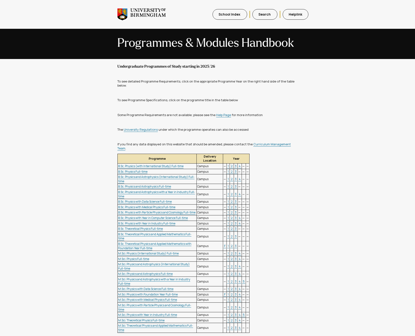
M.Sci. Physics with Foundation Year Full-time (148, 294)
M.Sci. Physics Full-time (133, 259)
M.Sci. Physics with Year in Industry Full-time (147, 315)
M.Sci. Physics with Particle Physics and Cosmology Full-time (154, 307)
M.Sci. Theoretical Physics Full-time (141, 320)
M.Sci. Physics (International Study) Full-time (148, 253)
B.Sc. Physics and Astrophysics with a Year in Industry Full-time (156, 194)
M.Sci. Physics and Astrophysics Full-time (145, 274)
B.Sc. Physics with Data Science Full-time (145, 202)
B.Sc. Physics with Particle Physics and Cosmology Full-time (156, 212)
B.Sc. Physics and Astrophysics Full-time (144, 186)
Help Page (223, 115)
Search (264, 14)
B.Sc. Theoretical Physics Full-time (140, 229)
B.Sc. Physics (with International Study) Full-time (150, 166)
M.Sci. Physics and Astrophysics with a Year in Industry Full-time (154, 281)
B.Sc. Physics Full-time (132, 172)
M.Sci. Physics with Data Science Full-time (145, 289)
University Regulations (141, 129)
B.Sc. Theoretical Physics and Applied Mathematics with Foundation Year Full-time (154, 246)
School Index (230, 14)
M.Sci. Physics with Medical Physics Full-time (147, 300)
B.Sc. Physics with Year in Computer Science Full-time (153, 218)
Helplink (295, 14)
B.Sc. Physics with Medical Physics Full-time (146, 207)
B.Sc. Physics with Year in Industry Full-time (146, 223)
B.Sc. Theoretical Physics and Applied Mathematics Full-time (154, 236)
